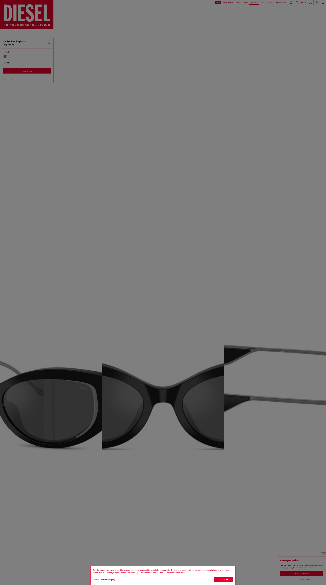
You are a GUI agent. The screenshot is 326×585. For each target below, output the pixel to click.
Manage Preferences (141, 573)
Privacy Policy (165, 573)
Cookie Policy (179, 573)
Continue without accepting (104, 580)
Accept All (223, 580)
